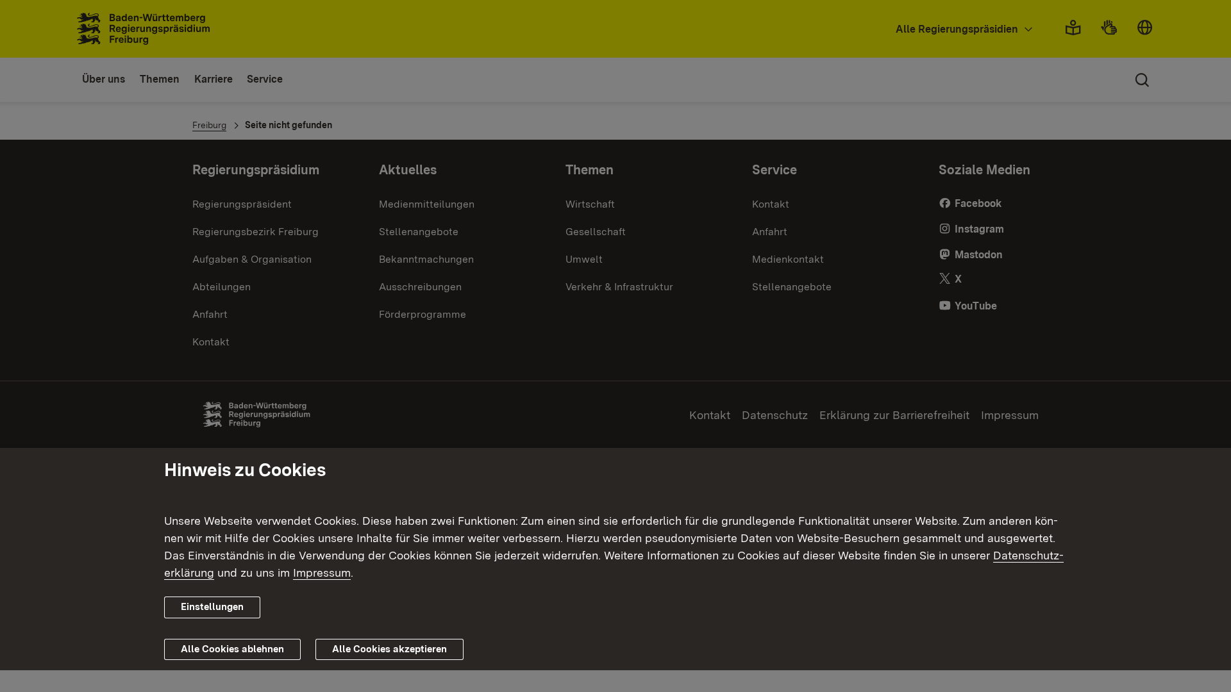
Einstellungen (212, 607)
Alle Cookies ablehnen (232, 649)
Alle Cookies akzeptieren (389, 649)
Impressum (322, 572)
